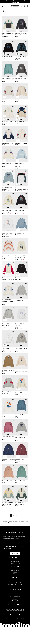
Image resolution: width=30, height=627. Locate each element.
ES (24, 619)
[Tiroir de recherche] (21, 5)
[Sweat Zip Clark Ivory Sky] (8, 134)
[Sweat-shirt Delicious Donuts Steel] (8, 177)
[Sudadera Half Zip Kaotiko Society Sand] (8, 361)
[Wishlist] (24, 5)
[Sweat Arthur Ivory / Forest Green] (8, 113)
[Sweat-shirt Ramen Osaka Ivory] (21, 383)
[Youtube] (18, 604)
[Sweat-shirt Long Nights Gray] (21, 427)
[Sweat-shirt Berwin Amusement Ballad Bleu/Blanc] (21, 154)
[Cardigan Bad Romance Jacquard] (21, 48)
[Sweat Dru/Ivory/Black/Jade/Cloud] (21, 177)
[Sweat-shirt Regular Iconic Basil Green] (8, 69)
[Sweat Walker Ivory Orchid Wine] (8, 91)
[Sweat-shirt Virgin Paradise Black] (21, 200)
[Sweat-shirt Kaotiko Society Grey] (8, 383)
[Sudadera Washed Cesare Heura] (21, 472)
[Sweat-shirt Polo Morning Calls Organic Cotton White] (21, 314)
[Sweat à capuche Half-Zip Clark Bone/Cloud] (8, 493)
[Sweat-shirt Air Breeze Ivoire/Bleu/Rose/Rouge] (8, 269)
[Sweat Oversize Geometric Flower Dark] (21, 24)
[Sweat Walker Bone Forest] (21, 91)
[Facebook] (21, 604)
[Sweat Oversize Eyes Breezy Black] (21, 269)
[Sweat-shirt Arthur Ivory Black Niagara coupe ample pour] (8, 24)
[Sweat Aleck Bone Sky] (21, 113)
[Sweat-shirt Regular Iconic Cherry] (8, 427)
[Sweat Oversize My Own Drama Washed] (21, 69)
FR (17, 619)
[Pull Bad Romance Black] (8, 48)
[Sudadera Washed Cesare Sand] (8, 472)
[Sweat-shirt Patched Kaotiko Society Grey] (8, 314)
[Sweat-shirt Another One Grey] (21, 338)
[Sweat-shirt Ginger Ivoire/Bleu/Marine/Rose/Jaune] (8, 154)
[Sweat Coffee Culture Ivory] (21, 361)
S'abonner (15, 553)
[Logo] (15, 6)
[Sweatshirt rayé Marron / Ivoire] (8, 246)
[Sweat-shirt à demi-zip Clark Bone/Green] (21, 493)
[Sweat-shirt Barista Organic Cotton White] (8, 338)
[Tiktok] (14, 604)
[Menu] (2, 6)
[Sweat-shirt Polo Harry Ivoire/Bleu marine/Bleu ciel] (8, 290)
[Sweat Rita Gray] (21, 290)
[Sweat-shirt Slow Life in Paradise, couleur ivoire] (21, 246)
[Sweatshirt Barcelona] (8, 406)
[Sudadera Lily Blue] (21, 223)
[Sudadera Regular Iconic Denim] (21, 406)
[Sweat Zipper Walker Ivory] (21, 134)
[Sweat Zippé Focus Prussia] (8, 450)
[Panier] (27, 5)
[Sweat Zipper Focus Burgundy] (21, 450)
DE (22, 619)
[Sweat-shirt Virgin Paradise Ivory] (8, 200)
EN (19, 619)
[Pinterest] (11, 604)
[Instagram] (8, 604)
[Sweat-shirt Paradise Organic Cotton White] (8, 223)
